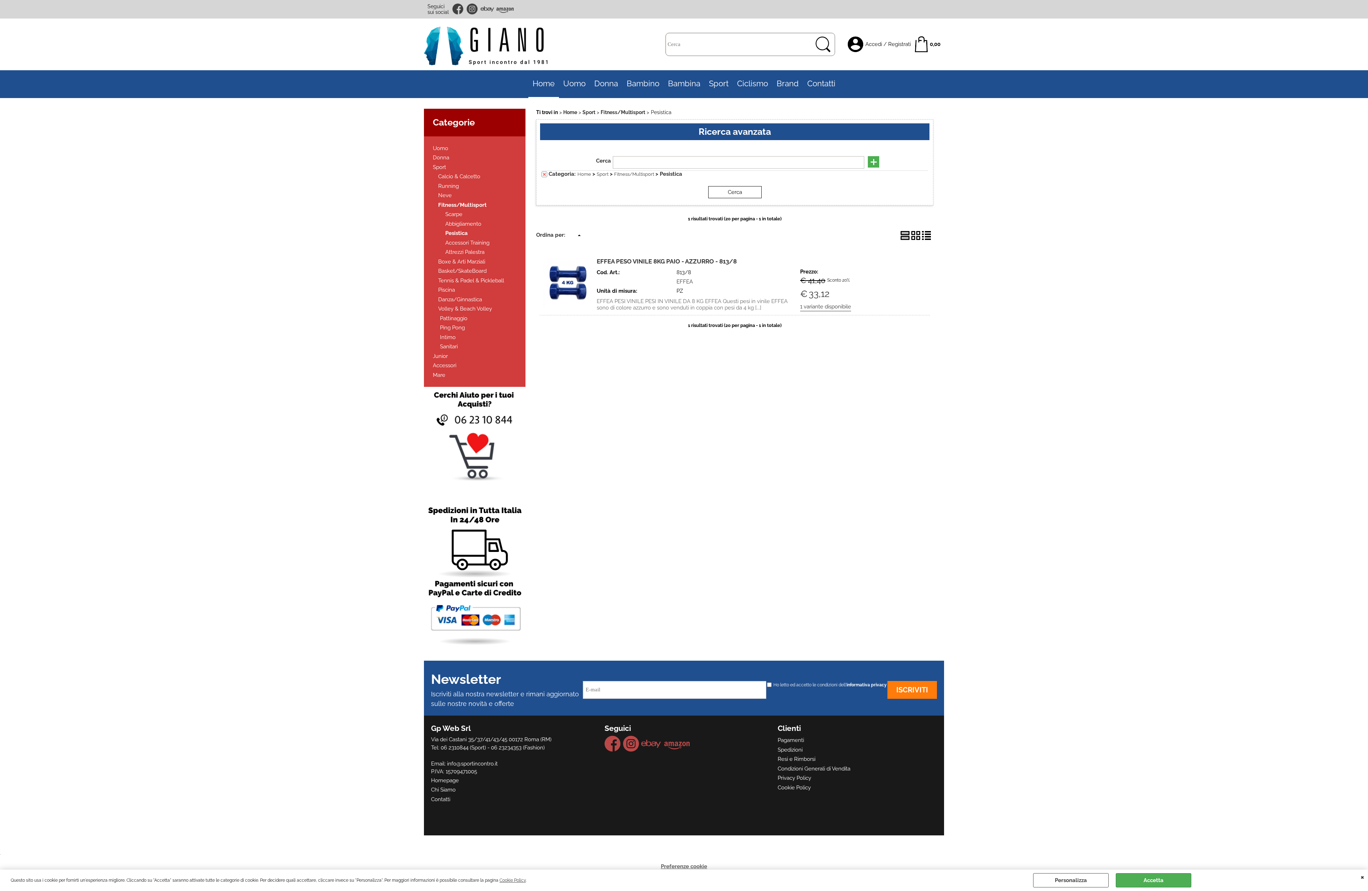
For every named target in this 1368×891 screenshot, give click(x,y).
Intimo (448, 337)
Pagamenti (791, 740)
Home (544, 83)
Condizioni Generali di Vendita (814, 768)
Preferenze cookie (684, 866)
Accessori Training (467, 243)
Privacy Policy (794, 778)
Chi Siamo (443, 790)
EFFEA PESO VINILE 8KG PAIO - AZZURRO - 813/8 (667, 261)
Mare (439, 375)
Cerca (603, 161)
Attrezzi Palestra (464, 252)
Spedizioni (790, 750)
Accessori (444, 365)
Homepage (445, 780)
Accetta (1154, 880)
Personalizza (1071, 880)
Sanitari (449, 346)
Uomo (574, 83)
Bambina (684, 83)
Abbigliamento (463, 224)
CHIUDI (1362, 876)
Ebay (487, 9)
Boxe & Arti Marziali (461, 261)
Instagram (472, 9)
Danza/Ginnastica (460, 299)
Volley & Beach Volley (465, 309)
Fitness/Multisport (462, 205)
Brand (788, 83)
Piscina (446, 290)
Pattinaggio (453, 318)
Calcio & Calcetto (459, 176)
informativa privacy (866, 684)
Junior (440, 356)
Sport (719, 83)
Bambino (643, 83)
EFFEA (685, 281)
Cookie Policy (512, 880)
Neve (445, 195)
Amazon (505, 9)
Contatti (821, 83)
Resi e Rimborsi (796, 759)
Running (448, 186)
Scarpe (453, 214)
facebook (458, 9)
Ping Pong (452, 327)
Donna (606, 83)
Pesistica (456, 233)
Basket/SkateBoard (462, 271)
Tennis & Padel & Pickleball (471, 280)
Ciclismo (752, 83)
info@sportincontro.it (472, 764)
